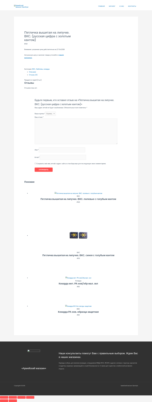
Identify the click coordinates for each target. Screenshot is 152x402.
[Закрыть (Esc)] (30, 397)
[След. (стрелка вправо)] (13, 400)
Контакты (132, 6)
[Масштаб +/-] (4, 397)
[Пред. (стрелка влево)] (4, 400)
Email (37, 157)
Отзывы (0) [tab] (33, 75)
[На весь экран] (13, 397)
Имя (37, 150)
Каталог (112, 6)
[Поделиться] (21, 397)
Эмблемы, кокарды (43, 69)
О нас (121, 6)
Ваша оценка (40, 114)
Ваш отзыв (39, 117)
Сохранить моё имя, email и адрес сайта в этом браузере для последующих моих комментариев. (71, 163)
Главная (101, 6)
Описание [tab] (32, 72)
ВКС (33, 69)
